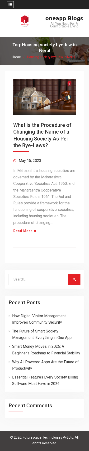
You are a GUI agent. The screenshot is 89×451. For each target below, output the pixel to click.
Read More (23, 231)
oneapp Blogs (64, 18)
